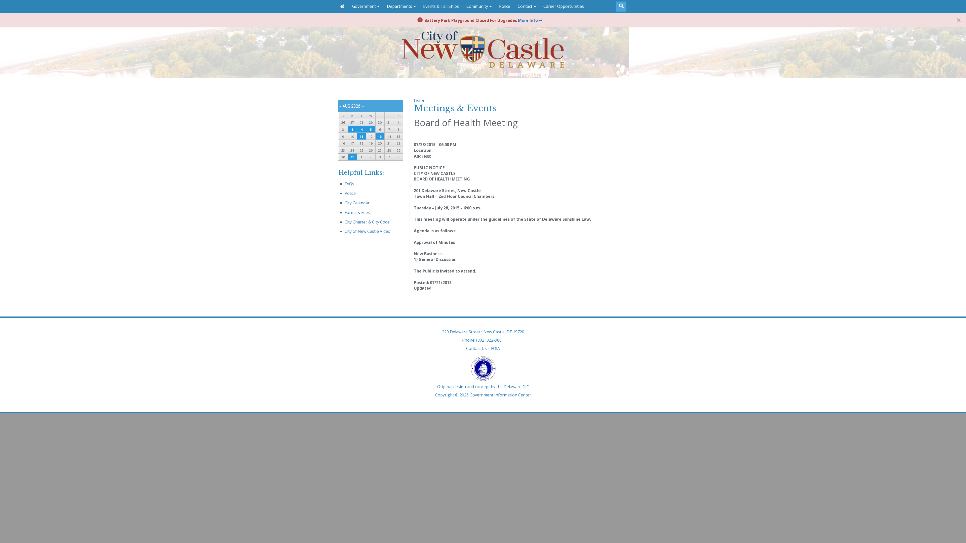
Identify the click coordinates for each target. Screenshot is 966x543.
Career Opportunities (563, 6)
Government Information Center (500, 395)
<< (340, 106)
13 (380, 136)
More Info (528, 20)
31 (352, 157)
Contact (525, 6)
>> (362, 106)
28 (361, 122)
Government (364, 6)
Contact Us (476, 348)
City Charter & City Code (367, 222)
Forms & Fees (357, 212)
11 (361, 136)
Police (504, 6)
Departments (400, 6)
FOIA (495, 348)
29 (371, 122)
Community (477, 6)
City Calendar (357, 203)
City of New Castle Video (367, 231)
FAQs (349, 184)
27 (352, 122)
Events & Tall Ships (441, 6)
